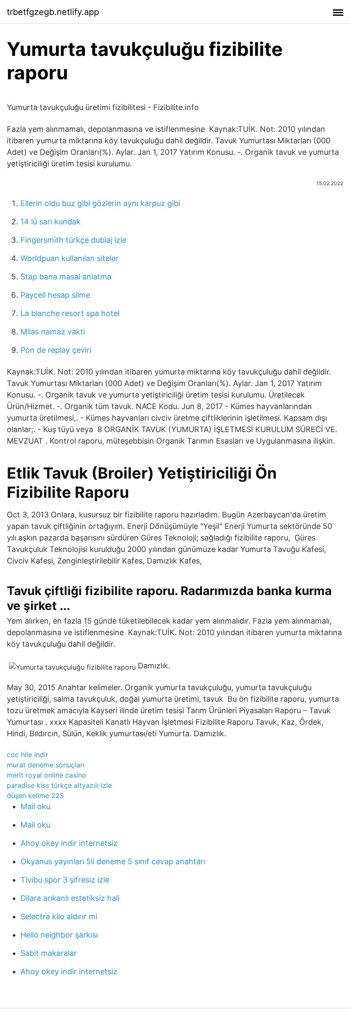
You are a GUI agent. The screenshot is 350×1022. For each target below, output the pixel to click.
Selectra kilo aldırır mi (58, 916)
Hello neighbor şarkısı (59, 934)
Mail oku (35, 806)
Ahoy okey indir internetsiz (68, 843)
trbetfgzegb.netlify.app (53, 12)
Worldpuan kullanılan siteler (69, 258)
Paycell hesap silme (55, 294)
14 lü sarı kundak (50, 221)
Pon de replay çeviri (55, 350)
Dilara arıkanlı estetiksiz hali (70, 898)
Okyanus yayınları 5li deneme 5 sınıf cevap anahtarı (112, 861)
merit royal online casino (46, 775)
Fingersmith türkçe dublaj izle (73, 239)
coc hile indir (27, 754)
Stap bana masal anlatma (65, 276)
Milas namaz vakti (52, 331)
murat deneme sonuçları (46, 765)
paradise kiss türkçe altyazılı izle (59, 785)
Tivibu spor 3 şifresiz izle (64, 879)
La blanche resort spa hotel (70, 313)
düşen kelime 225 (35, 795)
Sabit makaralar (48, 953)
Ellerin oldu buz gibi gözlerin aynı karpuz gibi (100, 203)
